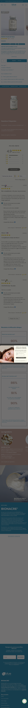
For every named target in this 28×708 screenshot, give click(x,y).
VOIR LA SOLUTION (21, 357)
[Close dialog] (27, 346)
